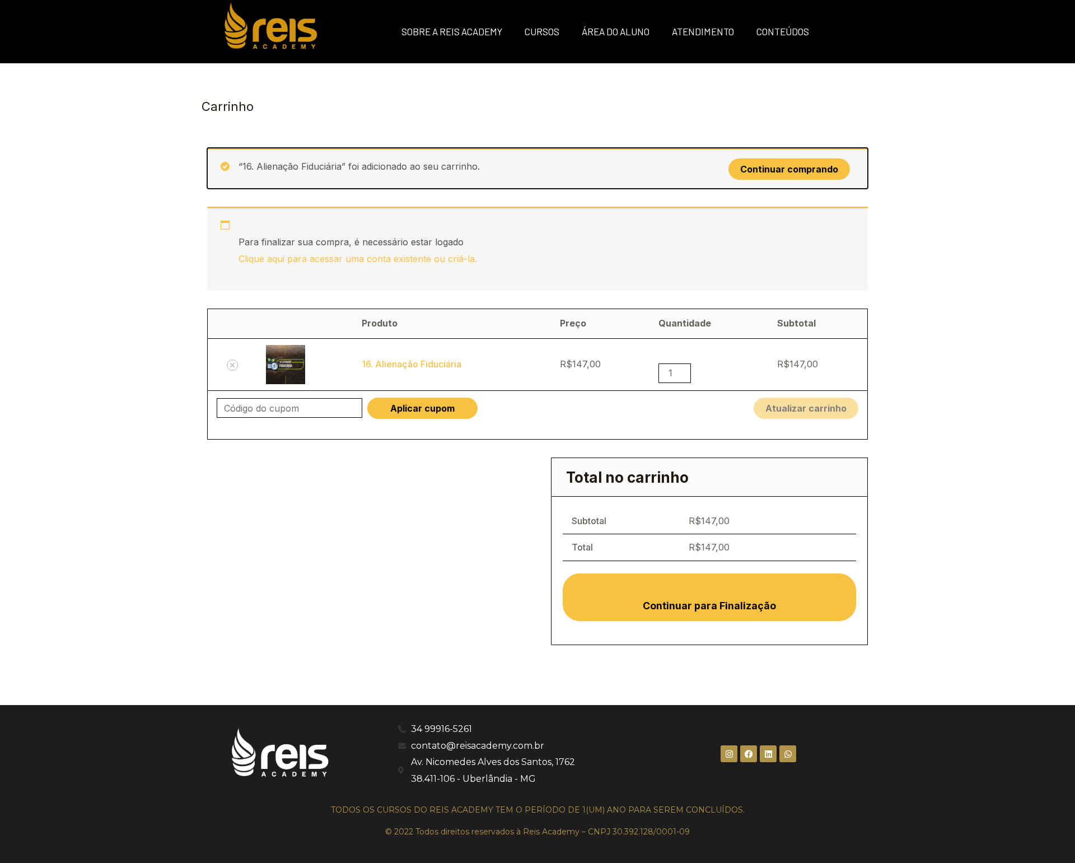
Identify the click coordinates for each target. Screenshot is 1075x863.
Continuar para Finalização (709, 606)
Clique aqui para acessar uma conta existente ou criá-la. (358, 258)
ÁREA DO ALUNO (615, 31)
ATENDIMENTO (703, 31)
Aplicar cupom (422, 408)
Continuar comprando (789, 169)
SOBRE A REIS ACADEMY (451, 31)
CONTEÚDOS (782, 31)
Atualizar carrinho (806, 408)
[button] (232, 365)
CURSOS (542, 31)
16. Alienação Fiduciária (411, 364)
